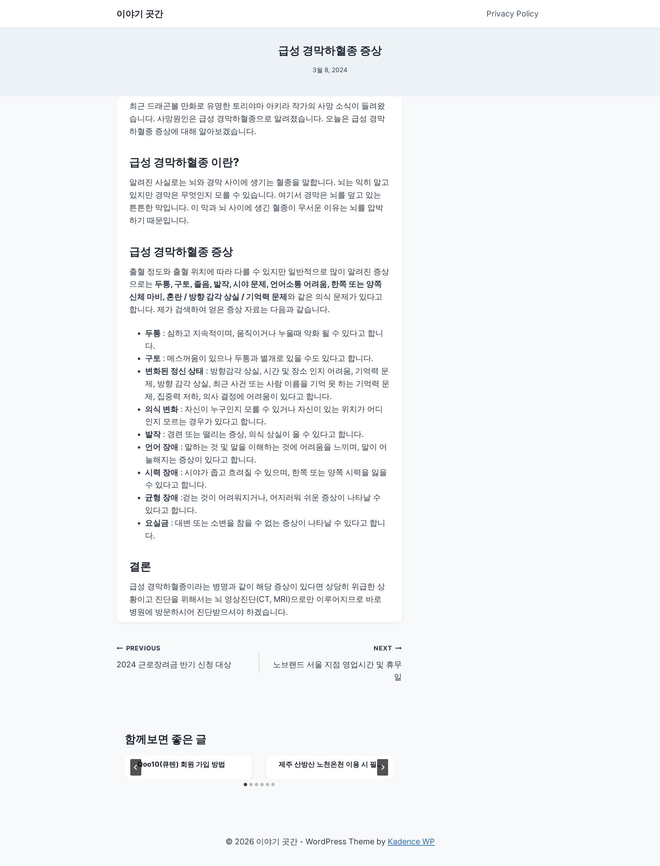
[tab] (245, 784)
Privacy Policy (512, 14)
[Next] (382, 767)
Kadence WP (411, 841)
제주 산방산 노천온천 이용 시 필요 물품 (328, 764)
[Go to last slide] (135, 767)
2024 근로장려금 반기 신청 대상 (174, 656)
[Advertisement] (486, 139)
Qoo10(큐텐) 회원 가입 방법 (181, 764)
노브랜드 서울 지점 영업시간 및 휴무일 (337, 663)
